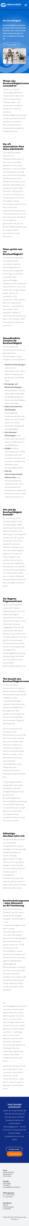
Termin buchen (14, 1154)
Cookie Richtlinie (7, 1209)
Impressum (5, 1205)
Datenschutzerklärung (8, 1207)
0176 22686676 (6, 1185)
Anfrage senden (11, 45)
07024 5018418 (6, 1183)
